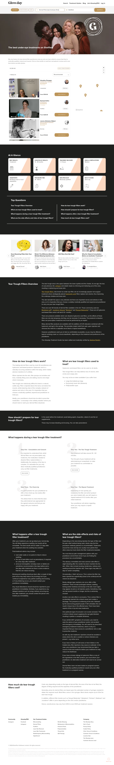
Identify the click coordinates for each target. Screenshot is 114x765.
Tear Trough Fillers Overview (21, 206)
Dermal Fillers (37, 724)
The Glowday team (88, 738)
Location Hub (86, 736)
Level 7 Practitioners (64, 68)
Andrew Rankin (95, 340)
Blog (84, 3)
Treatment (15, 9)
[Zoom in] (103, 67)
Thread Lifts (61, 731)
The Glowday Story (88, 722)
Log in (103, 3)
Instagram (11, 722)
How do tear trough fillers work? (73, 206)
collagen (58, 286)
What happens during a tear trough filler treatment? (30, 214)
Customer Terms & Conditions (91, 733)
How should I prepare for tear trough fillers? (77, 210)
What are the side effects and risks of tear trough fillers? (32, 218)
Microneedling (37, 722)
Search (65, 3)
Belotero (69, 310)
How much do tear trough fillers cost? (75, 218)
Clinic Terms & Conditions (90, 731)
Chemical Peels (62, 726)
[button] (24, 88)
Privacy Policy (87, 726)
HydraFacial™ (36, 736)
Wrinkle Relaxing (62, 722)
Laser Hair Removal (38, 729)
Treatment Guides (75, 3)
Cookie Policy (87, 729)
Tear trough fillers (47, 292)
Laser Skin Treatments (39, 731)
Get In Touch (86, 724)
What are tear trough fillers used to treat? (26, 210)
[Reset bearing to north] (103, 72)
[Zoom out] (103, 70)
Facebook (23, 722)
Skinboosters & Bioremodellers (66, 724)
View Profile (62, 94)
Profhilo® (35, 726)
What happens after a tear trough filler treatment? (80, 214)
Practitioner (23, 9)
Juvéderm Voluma (59, 310)
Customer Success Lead (89, 740)
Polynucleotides (62, 729)
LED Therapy (61, 733)
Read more (25, 473)
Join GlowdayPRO (93, 3)
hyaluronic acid (71, 294)
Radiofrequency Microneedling (41, 733)
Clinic (30, 9)
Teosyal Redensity (82, 310)
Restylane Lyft (46, 310)
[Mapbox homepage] (79, 110)
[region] (90, 88)
